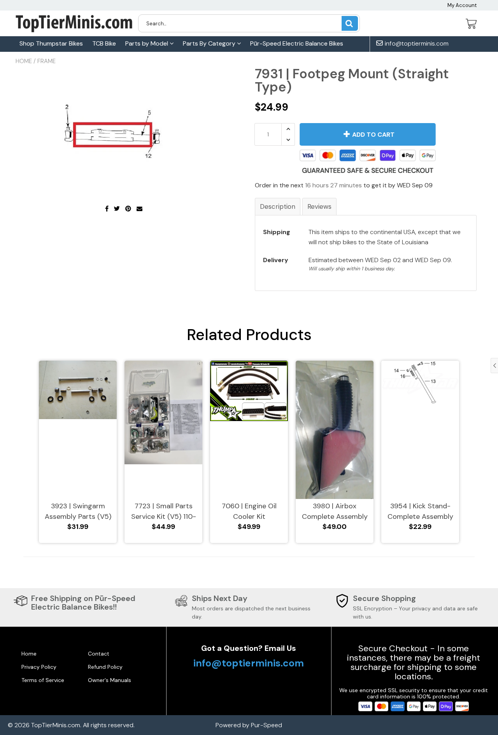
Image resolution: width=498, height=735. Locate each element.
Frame (46, 61)
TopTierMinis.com (55, 725)
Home (24, 61)
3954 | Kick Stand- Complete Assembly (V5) (420, 511)
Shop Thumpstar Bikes (51, 43)
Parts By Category (210, 43)
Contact (98, 653)
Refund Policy (105, 666)
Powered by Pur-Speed (249, 725)
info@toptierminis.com (416, 44)
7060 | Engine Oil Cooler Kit (249, 511)
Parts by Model (147, 43)
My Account (462, 5)
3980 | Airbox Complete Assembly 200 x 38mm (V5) (335, 511)
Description (277, 206)
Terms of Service (42, 680)
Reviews (319, 206)
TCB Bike (104, 43)
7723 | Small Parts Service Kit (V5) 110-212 (163, 511)
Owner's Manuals (109, 680)
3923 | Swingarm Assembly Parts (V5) (78, 511)
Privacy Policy (38, 666)
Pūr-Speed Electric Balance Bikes (296, 43)
